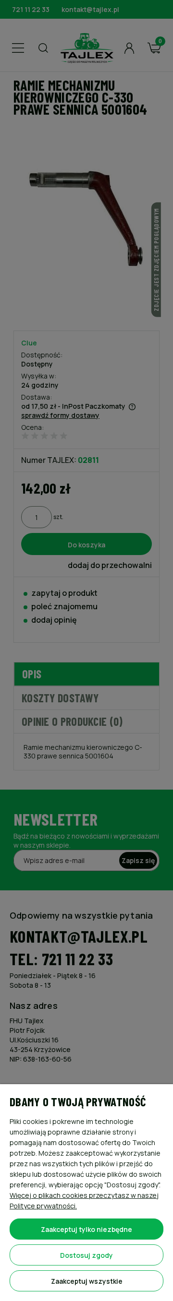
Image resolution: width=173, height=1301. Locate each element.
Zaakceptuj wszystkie (87, 1281)
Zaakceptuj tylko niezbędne (86, 1229)
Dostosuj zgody (86, 1255)
